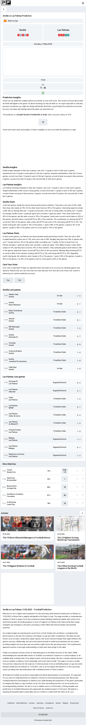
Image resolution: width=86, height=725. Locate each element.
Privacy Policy (74, 703)
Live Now (32, 703)
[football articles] (82, 513)
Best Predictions (21, 703)
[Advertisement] (43, 62)
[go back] (3, 9)
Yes (8, 280)
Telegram (65, 703)
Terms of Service (38, 708)
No (19, 280)
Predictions (11, 703)
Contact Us (49, 708)
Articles (58, 703)
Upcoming (40, 703)
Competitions (49, 703)
